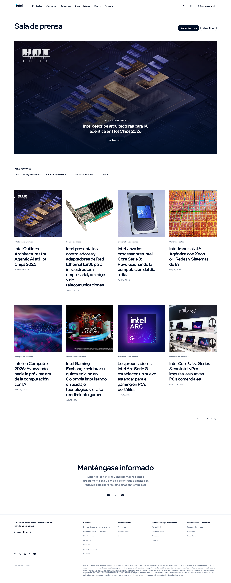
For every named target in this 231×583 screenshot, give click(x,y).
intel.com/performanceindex (196, 568)
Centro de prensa (189, 28)
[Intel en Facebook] (15, 554)
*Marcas (155, 536)
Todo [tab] (16, 174)
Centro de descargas (194, 527)
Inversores (87, 540)
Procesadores (123, 531)
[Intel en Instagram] (29, 554)
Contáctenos (191, 536)
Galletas (155, 540)
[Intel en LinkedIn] (24, 554)
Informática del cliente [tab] (56, 174)
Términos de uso (158, 531)
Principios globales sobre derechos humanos (144, 573)
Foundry (109, 6)
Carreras (86, 554)
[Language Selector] (191, 6)
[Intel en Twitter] (20, 554)
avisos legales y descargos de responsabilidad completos (112, 570)
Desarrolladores (82, 6)
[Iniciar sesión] (184, 6)
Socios (97, 6)
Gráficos (121, 536)
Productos (37, 6)
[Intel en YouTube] (34, 554)
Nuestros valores (89, 536)
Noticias (86, 545)
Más (104, 174)
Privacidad (156, 527)
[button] (22, 532)
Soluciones (66, 6)
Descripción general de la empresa (96, 527)
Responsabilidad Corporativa (94, 531)
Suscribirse (208, 28)
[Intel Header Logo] (20, 6)
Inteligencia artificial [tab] (32, 174)
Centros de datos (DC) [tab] (84, 174)
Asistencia (51, 6)
